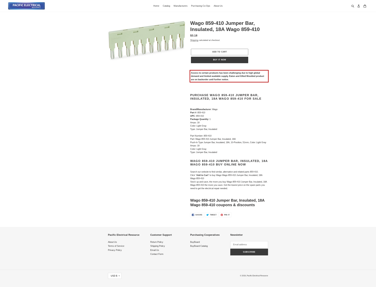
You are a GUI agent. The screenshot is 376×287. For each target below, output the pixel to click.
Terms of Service (116, 246)
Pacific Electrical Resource (257, 276)
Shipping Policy (157, 246)
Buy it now (219, 60)
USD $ (114, 276)
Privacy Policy (115, 250)
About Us (112, 242)
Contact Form (156, 254)
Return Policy (156, 242)
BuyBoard (195, 242)
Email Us (154, 250)
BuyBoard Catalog (199, 246)
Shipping (194, 40)
